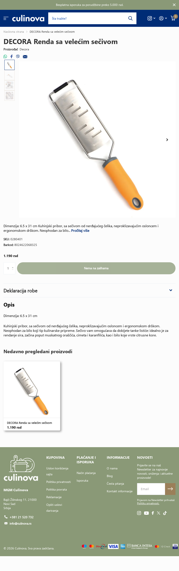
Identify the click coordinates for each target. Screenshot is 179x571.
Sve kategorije (6, 18)
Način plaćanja (86, 473)
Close (174, 5)
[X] (158, 513)
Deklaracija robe (20, 290)
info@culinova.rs (20, 523)
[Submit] (170, 489)
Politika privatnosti (58, 482)
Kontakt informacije (120, 491)
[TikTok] (165, 513)
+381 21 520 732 (22, 517)
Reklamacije (54, 497)
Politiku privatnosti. (148, 503)
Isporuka (82, 480)
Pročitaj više (80, 230)
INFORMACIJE (118, 457)
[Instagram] (139, 513)
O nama (112, 468)
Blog (110, 476)
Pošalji (130, 18)
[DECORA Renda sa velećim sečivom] (31, 389)
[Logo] (139, 546)
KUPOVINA (55, 457)
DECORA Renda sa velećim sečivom (29, 422)
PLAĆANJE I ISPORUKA (86, 459)
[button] (167, 140)
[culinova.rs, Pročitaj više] (151, 18)
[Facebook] (153, 513)
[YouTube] (146, 513)
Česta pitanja (115, 483)
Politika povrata (56, 489)
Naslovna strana (13, 31)
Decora (24, 49)
